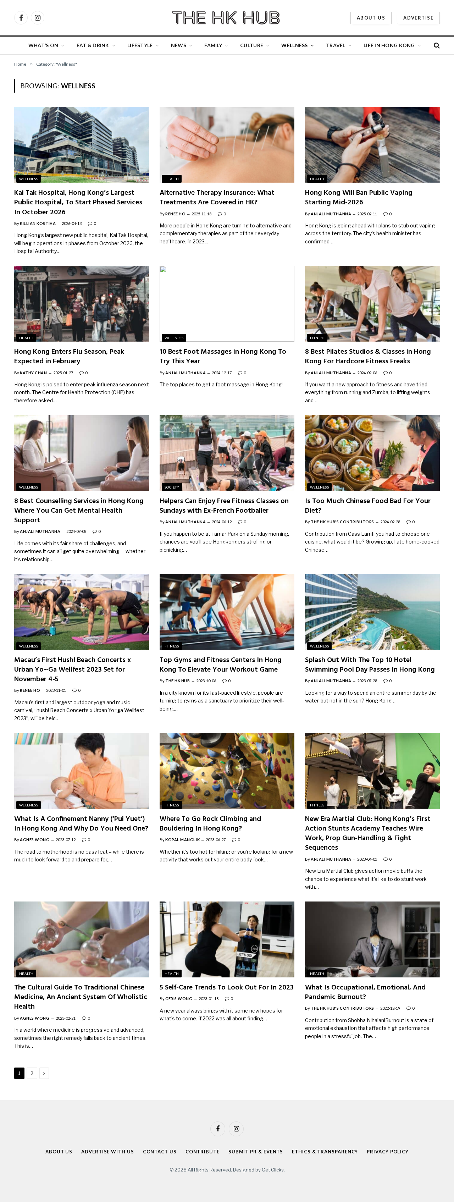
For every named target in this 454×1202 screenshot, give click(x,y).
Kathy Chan (33, 372)
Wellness (294, 45)
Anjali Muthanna (331, 213)
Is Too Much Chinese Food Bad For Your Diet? (368, 506)
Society (172, 487)
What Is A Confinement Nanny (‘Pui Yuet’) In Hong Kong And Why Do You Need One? (81, 824)
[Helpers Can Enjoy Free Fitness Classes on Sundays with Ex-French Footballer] (227, 453)
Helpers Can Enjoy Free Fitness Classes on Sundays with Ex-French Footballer (224, 506)
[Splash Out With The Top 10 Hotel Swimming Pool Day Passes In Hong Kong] (372, 612)
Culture (251, 45)
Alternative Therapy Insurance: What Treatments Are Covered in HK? (217, 198)
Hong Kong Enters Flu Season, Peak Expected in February (69, 356)
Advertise (418, 18)
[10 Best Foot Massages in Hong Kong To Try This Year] (227, 304)
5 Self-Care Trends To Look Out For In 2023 (227, 988)
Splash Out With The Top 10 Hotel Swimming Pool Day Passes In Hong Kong (370, 665)
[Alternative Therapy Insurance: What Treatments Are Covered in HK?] (227, 145)
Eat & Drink (93, 45)
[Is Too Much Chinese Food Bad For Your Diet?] (372, 453)
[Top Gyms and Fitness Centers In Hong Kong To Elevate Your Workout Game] (227, 612)
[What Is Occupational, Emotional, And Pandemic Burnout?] (372, 939)
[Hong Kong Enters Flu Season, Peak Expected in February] (81, 304)
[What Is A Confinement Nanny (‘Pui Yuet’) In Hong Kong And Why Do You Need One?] (81, 771)
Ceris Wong (179, 998)
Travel (335, 45)
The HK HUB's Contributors (342, 521)
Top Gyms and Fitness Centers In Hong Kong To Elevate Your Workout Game (221, 665)
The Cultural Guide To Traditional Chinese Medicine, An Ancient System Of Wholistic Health (80, 997)
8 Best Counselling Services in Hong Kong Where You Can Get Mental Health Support (79, 511)
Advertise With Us (107, 1151)
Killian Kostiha (38, 223)
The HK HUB (177, 680)
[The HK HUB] (227, 17)
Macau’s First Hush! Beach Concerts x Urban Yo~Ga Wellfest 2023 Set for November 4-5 (72, 670)
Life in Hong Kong (389, 45)
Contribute (203, 1151)
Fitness (317, 338)
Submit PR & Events (255, 1151)
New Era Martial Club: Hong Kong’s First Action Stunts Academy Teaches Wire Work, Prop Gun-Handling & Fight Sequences (368, 834)
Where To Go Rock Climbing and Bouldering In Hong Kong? (210, 824)
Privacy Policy (388, 1151)
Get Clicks (273, 1170)
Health (172, 179)
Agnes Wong (35, 839)
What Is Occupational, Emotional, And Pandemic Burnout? (365, 992)
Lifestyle (140, 45)
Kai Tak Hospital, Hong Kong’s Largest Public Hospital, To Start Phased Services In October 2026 (78, 202)
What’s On (43, 45)
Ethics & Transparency (325, 1151)
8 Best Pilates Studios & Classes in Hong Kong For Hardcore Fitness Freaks (368, 356)
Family (213, 45)
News (178, 45)
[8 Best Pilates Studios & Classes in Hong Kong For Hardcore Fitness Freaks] (372, 304)
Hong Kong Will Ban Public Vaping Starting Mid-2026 (359, 198)
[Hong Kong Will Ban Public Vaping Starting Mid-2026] (372, 145)
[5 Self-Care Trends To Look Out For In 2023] (227, 939)
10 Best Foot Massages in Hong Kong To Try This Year (223, 356)
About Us (371, 18)
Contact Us (160, 1151)
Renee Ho (175, 213)
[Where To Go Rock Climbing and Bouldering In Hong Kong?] (227, 771)
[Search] (436, 46)
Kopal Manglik (182, 839)
